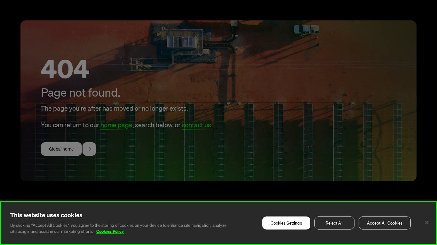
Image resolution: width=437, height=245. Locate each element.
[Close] (427, 223)
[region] (218, 223)
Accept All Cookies (384, 223)
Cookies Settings (286, 223)
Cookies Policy (110, 231)
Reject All (334, 223)
